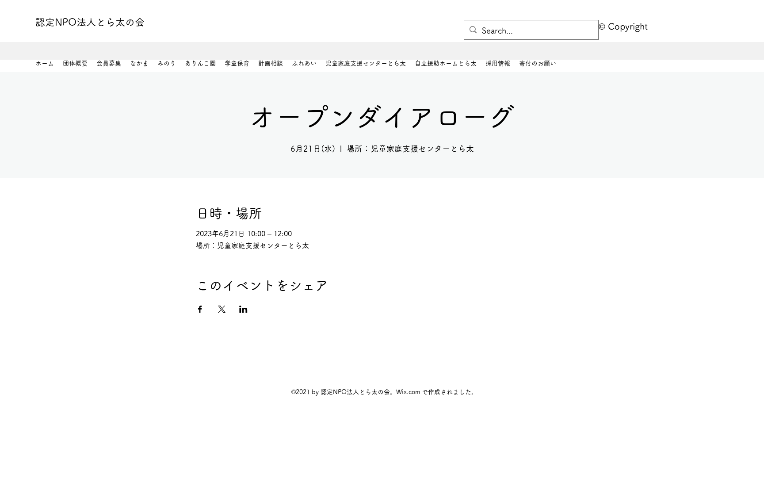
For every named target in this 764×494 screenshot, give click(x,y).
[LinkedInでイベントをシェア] (243, 309)
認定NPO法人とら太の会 (90, 22)
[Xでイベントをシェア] (222, 309)
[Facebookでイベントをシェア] (200, 309)
